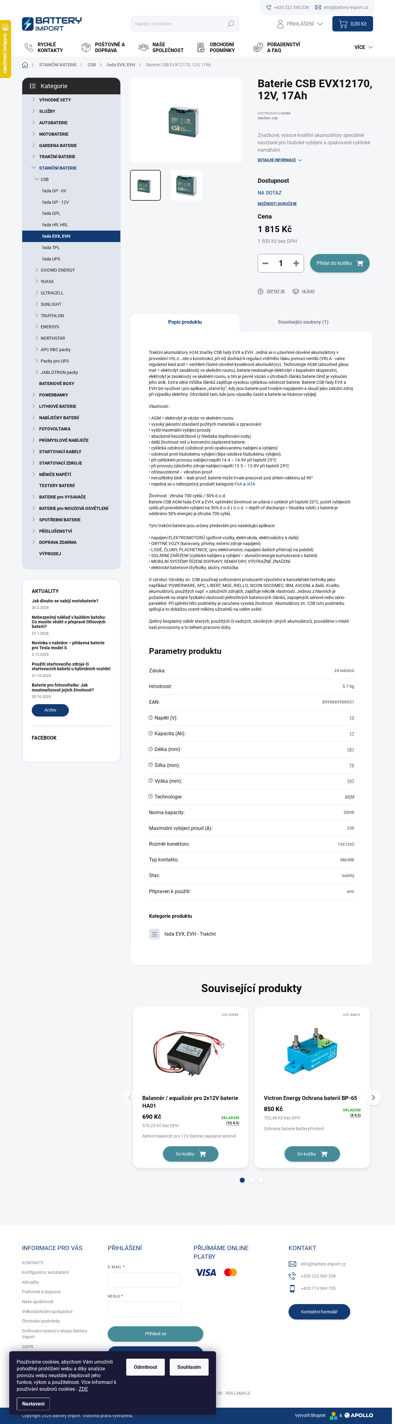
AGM (193, 352)
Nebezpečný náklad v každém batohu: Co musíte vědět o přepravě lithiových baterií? (69, 622)
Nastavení (33, 1404)
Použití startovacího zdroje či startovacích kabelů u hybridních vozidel (71, 666)
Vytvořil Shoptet (310, 1415)
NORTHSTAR (53, 338)
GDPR (27, 1346)
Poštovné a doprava (41, 1291)
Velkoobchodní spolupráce (47, 1311)
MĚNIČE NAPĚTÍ (55, 474)
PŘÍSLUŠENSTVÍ (55, 531)
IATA (251, 484)
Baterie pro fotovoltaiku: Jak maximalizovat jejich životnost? (63, 687)
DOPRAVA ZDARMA (58, 542)
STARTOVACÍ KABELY (60, 451)
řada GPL (51, 213)
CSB (45, 179)
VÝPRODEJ (50, 553)
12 (351, 717)
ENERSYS (50, 326)
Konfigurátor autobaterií (45, 1272)
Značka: (267, 118)
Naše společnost (38, 1301)
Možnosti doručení (277, 204)
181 (350, 749)
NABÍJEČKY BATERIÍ (59, 417)
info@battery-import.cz (323, 1264)
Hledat (231, 23)
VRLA (173, 358)
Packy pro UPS (55, 361)
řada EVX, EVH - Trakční (190, 934)
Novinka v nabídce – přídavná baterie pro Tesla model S (68, 645)
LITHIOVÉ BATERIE (57, 406)
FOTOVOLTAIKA (54, 428)
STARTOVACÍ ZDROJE (60, 463)
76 (351, 765)
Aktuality (30, 1282)
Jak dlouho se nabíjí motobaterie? (65, 600)
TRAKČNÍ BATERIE (57, 156)
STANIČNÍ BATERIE (58, 168)
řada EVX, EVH (56, 236)
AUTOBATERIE (53, 122)
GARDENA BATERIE (58, 145)
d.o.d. (239, 507)
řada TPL (51, 247)
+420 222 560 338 (318, 1276)
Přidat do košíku (334, 263)
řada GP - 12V (55, 202)
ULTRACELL (52, 292)
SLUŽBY (47, 111)
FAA (238, 484)
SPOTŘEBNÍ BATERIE (60, 519)
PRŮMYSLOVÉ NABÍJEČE (64, 440)
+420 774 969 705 (318, 1288)
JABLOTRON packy (59, 372)
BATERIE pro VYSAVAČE (62, 497)
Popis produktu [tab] (185, 322)
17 (351, 733)
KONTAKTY (33, 1262)
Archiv (50, 710)
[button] (242, 1180)
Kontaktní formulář (319, 1311)
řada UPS (51, 258)
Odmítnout (145, 1367)
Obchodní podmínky (41, 1321)
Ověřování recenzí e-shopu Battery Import (54, 1334)
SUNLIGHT (51, 304)
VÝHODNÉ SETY (55, 99)
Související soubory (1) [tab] (303, 322)
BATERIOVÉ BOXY (56, 383)
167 (350, 780)
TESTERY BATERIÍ (57, 485)
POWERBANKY (53, 394)
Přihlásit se (155, 1333)
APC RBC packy (56, 349)
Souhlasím (189, 1367)
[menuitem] (49, 47)
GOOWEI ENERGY (58, 270)
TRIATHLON (52, 315)
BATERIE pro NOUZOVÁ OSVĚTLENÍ (73, 508)
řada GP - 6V (54, 190)
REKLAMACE (238, 1393)
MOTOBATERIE (54, 134)
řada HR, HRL (55, 224)
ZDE (83, 1389)
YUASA (47, 281)
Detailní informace (277, 160)
